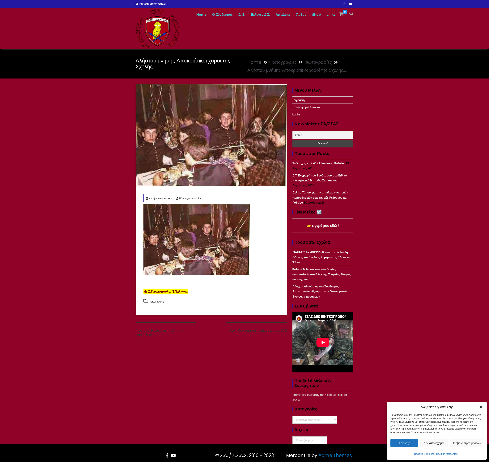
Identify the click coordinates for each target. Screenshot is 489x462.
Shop (316, 14)
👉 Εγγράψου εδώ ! (323, 225)
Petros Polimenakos (306, 269)
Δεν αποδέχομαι (434, 443)
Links (331, 14)
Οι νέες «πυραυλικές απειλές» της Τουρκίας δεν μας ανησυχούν (321, 274)
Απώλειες (283, 14)
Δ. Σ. (241, 14)
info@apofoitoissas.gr (152, 4)
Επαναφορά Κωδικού (306, 107)
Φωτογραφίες (156, 301)
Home (201, 14)
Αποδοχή (404, 443)
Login (296, 114)
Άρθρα (301, 14)
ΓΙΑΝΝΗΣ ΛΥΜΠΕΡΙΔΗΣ (308, 252)
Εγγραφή (298, 100)
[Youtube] (350, 4)
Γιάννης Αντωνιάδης (190, 198)
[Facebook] (344, 4)
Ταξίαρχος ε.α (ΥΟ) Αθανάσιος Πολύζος (318, 163)
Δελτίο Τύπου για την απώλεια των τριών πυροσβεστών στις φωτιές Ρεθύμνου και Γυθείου (320, 197)
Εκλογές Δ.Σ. (260, 14)
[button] (481, 407)
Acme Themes (335, 455)
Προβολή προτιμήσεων (466, 443)
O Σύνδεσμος (222, 14)
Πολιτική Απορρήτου (447, 454)
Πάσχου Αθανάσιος (305, 286)
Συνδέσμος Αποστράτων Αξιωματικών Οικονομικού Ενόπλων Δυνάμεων (319, 291)
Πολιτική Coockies (424, 454)
